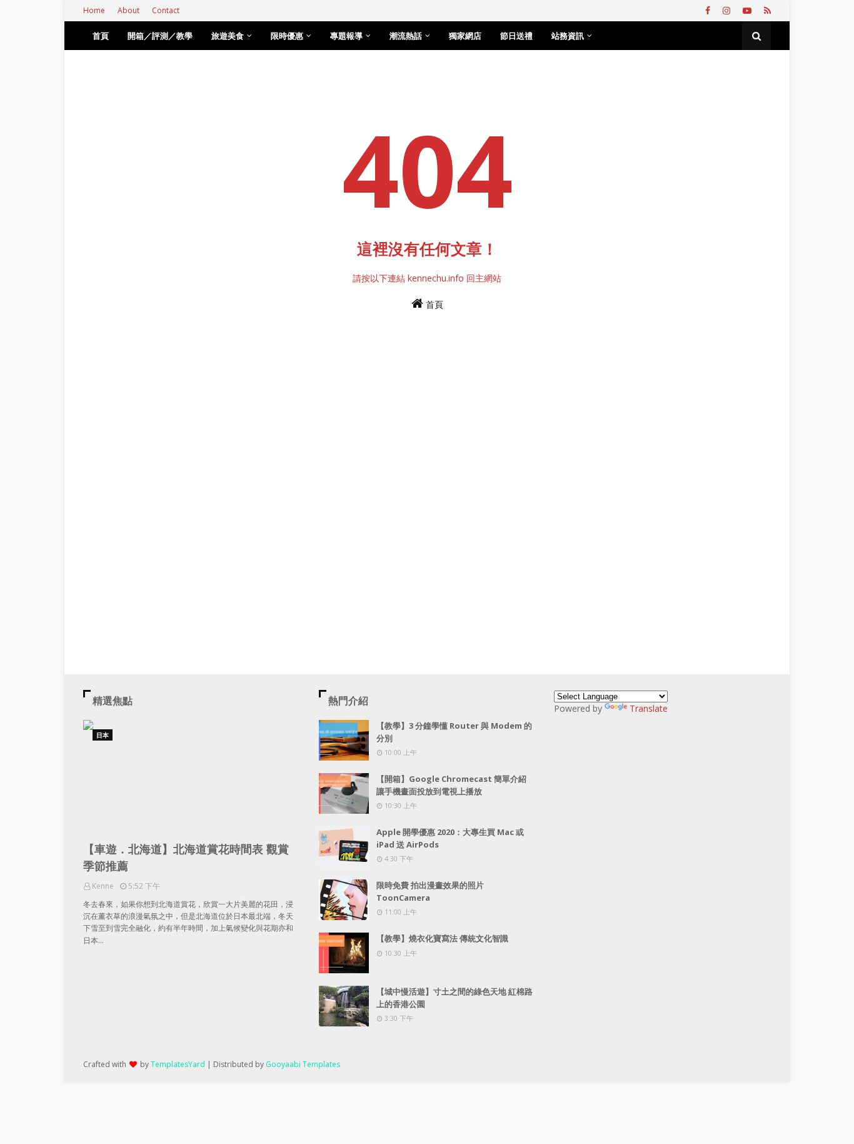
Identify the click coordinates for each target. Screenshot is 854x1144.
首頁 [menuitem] (101, 35)
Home (94, 10)
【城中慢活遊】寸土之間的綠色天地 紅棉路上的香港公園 (454, 998)
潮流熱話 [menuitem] (405, 35)
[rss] (766, 10)
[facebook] (707, 10)
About (128, 10)
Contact (165, 10)
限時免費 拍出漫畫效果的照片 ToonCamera (430, 891)
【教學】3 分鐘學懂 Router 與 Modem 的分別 (454, 732)
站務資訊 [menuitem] (567, 35)
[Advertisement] (427, 461)
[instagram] (726, 10)
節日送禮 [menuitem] (516, 35)
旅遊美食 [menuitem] (227, 35)
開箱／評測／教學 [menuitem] (160, 35)
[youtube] (747, 10)
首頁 (433, 304)
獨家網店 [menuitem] (465, 35)
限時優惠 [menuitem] (287, 35)
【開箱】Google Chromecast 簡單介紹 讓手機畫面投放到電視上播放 (451, 785)
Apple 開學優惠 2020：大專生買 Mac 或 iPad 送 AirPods (450, 838)
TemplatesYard (178, 1064)
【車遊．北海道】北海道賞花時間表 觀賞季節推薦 (186, 857)
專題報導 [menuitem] (346, 35)
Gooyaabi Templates (303, 1064)
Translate (649, 708)
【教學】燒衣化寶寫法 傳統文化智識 (442, 938)
